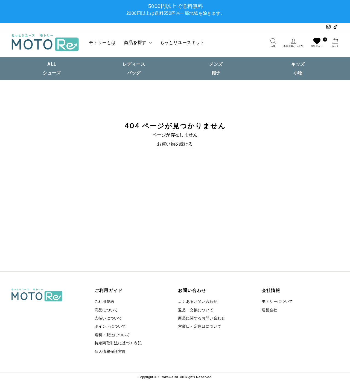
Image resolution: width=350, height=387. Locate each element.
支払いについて (108, 318)
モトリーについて (277, 302)
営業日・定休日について (199, 326)
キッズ (298, 64)
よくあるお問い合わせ (197, 302)
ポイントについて (110, 326)
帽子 (216, 73)
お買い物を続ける (175, 144)
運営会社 (270, 310)
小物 (298, 73)
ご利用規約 (104, 302)
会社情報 (271, 290)
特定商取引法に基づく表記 (118, 343)
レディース (134, 64)
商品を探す (135, 42)
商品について (106, 310)
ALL (51, 64)
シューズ (52, 73)
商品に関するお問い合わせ (201, 318)
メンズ (216, 64)
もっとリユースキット (182, 42)
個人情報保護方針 (110, 352)
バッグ (134, 73)
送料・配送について (112, 335)
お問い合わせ (192, 290)
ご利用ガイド (109, 290)
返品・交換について (196, 310)
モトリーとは (102, 42)
